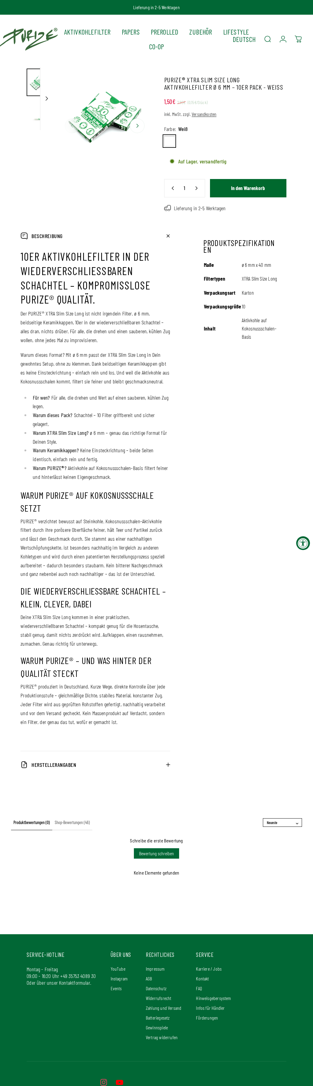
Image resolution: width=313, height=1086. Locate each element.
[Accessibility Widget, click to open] (303, 543)
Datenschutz (156, 988)
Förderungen (207, 1018)
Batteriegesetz (158, 1018)
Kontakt (202, 978)
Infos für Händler (210, 1008)
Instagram (119, 978)
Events (116, 988)
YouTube (118, 969)
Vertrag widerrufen (162, 1037)
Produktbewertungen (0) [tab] (31, 822)
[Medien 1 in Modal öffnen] (104, 116)
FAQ (199, 988)
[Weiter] (137, 125)
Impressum (155, 969)
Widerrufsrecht (158, 998)
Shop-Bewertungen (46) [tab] (72, 822)
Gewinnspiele (157, 1027)
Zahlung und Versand (163, 1008)
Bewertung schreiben (156, 853)
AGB (149, 978)
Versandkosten (204, 114)
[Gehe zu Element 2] (40, 115)
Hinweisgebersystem (213, 998)
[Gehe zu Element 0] (40, 82)
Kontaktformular (74, 982)
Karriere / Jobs (209, 969)
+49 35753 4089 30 (78, 975)
